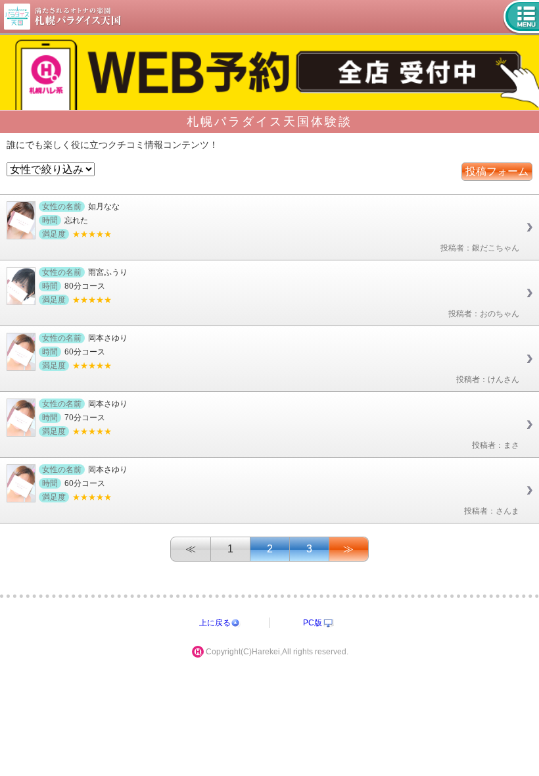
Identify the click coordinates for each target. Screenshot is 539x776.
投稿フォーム (496, 171)
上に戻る (215, 622)
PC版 (312, 622)
